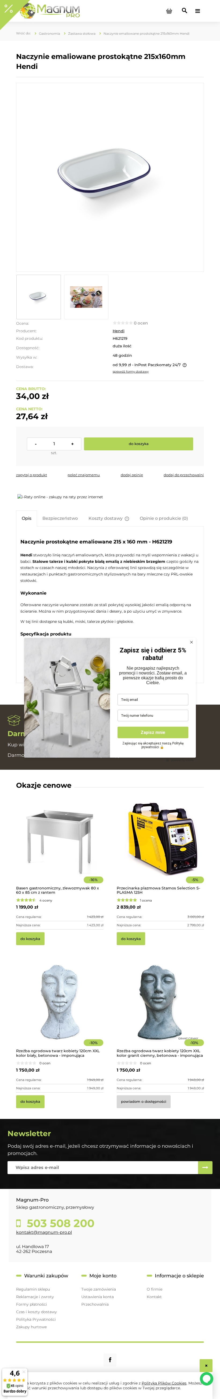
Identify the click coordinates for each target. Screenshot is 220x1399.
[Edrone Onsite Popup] (110, 699)
